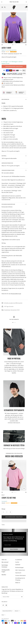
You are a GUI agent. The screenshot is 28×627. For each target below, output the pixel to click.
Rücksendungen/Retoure (8, 204)
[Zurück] (2, 44)
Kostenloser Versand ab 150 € (12, 310)
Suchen (17, 562)
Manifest (4, 574)
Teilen (3, 524)
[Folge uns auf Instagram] (6, 605)
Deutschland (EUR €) (7, 610)
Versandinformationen (8, 170)
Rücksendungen (19, 567)
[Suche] (4, 7)
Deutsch (16, 610)
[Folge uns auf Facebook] (3, 605)
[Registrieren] (21, 596)
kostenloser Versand (13, 53)
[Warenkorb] (25, 7)
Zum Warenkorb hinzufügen (14, 66)
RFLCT (3, 495)
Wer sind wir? (5, 562)
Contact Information (20, 575)
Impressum (18, 572)
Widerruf (17, 582)
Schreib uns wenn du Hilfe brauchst (13, 303)
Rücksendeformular (16, 293)
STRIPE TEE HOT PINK (9, 498)
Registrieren (14, 549)
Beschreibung (5, 99)
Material (4, 155)
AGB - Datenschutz (20, 570)
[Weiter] (25, 44)
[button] (14, 520)
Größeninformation (7, 163)
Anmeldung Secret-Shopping (20, 579)
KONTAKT (17, 564)
